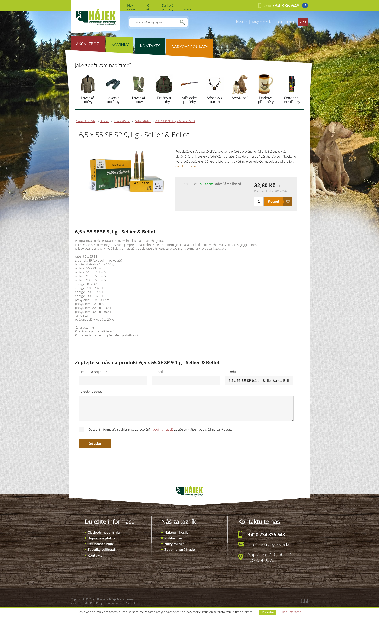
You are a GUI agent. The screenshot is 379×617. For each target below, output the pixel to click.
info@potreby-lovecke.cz (272, 544)
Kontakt (189, 9)
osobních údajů (163, 429)
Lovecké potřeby (113, 99)
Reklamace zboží (101, 544)
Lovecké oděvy (87, 99)
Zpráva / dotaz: (92, 391)
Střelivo (104, 121)
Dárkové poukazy (167, 7)
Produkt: (233, 371)
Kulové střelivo (122, 121)
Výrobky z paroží (214, 99)
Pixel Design (97, 603)
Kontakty (95, 555)
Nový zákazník (261, 22)
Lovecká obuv (138, 99)
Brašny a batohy (164, 99)
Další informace (291, 612)
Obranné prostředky (291, 99)
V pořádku (268, 612)
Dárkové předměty (266, 99)
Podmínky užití (115, 603)
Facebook (305, 5)
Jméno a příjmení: (94, 371)
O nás (148, 7)
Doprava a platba (101, 538)
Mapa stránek (134, 603)
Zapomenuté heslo (179, 549)
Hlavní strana (131, 7)
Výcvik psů (240, 97)
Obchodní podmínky (104, 532)
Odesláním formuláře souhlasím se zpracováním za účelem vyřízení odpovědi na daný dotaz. (160, 429)
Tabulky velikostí (101, 549)
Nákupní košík (176, 532)
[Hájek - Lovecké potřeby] (95, 32)
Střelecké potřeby (189, 99)
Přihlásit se (240, 22)
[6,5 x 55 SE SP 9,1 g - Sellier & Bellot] (126, 194)
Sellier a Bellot (143, 121)
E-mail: (159, 371)
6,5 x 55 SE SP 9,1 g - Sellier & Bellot (175, 121)
